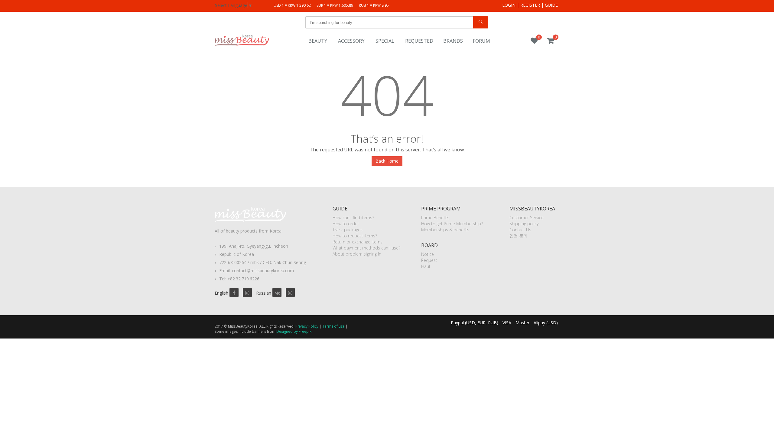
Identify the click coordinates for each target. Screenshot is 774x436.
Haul (425, 266)
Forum (481, 41)
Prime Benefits (435, 217)
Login (508, 5)
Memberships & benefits (445, 230)
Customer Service (526, 217)
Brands (453, 41)
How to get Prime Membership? (452, 223)
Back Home (387, 161)
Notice (427, 254)
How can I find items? (353, 217)
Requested (419, 41)
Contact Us (520, 230)
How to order (346, 223)
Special (385, 41)
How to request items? (355, 236)
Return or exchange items (357, 242)
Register (530, 5)
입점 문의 (518, 236)
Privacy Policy (306, 326)
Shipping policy (523, 223)
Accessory (351, 41)
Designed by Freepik (293, 331)
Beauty (317, 41)
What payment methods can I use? (366, 248)
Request (429, 260)
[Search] (480, 22)
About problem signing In (357, 254)
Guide (551, 5)
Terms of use (333, 326)
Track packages (348, 230)
